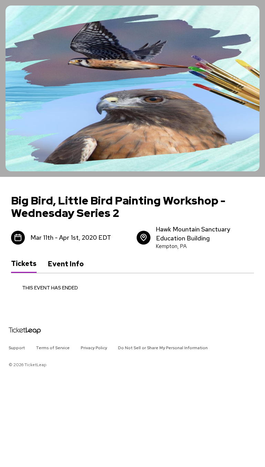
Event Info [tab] (66, 263)
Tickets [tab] (24, 263)
